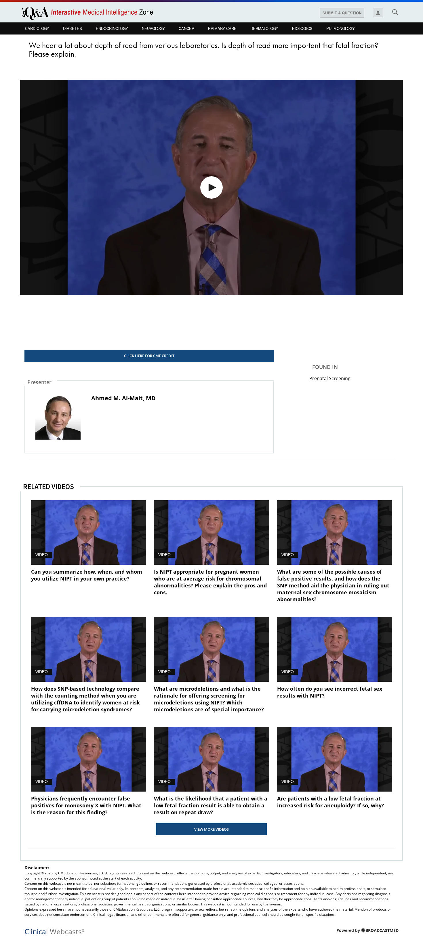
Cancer (186, 28)
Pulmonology (340, 28)
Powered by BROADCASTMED (367, 930)
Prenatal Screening (329, 378)
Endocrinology (112, 28)
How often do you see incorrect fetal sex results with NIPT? (329, 692)
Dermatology (264, 28)
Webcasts (54, 931)
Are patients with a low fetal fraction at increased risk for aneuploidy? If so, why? (330, 802)
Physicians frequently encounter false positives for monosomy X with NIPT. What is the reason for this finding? (86, 805)
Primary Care (222, 28)
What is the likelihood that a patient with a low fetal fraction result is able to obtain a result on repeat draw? (210, 805)
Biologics (302, 28)
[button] (211, 187)
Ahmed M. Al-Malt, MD (123, 398)
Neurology (153, 28)
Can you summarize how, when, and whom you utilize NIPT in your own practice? (86, 575)
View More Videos (211, 829)
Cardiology (37, 28)
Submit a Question (342, 13)
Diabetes (72, 28)
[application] (211, 187)
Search (395, 12)
